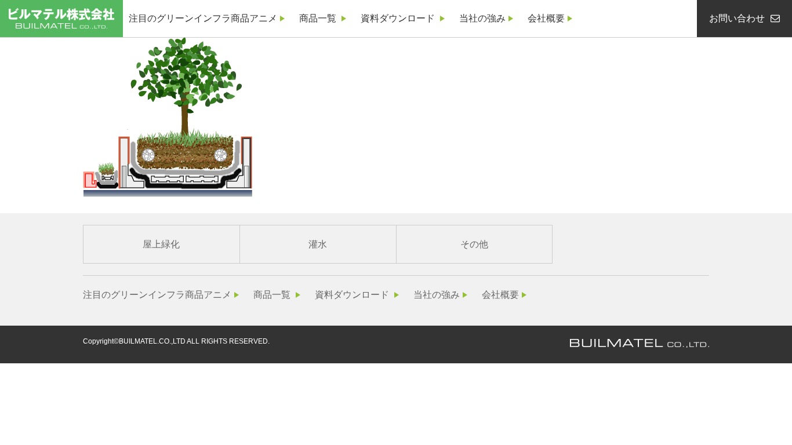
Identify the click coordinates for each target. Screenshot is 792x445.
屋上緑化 (161, 244)
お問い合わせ (737, 18)
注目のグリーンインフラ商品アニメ (203, 18)
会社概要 (546, 18)
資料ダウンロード (398, 18)
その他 (474, 244)
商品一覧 (317, 18)
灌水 (317, 244)
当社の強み (482, 18)
